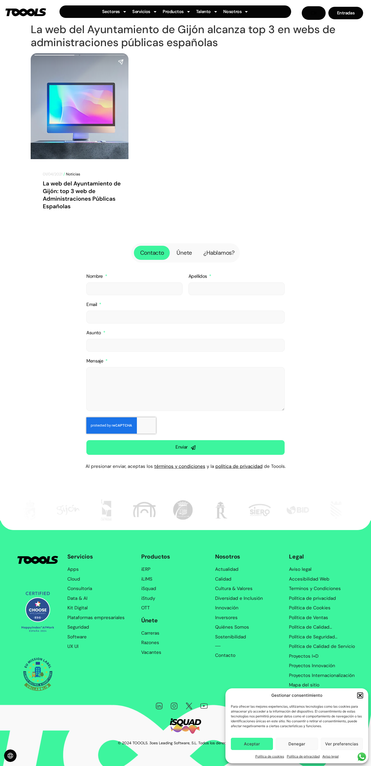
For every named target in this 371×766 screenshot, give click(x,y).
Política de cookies (269, 756)
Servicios (141, 11)
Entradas (345, 13)
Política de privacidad (303, 756)
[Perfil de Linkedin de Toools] (159, 706)
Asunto (94, 333)
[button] (360, 695)
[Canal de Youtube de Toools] (204, 706)
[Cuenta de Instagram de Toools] (174, 706)
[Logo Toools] (25, 12)
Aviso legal (330, 756)
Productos (173, 11)
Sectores (111, 11)
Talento (203, 11)
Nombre (95, 276)
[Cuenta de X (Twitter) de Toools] (189, 706)
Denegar (296, 743)
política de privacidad (239, 466)
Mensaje (95, 361)
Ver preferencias (341, 743)
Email (92, 304)
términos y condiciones (179, 466)
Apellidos (198, 276)
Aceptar (252, 743)
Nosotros (232, 11)
